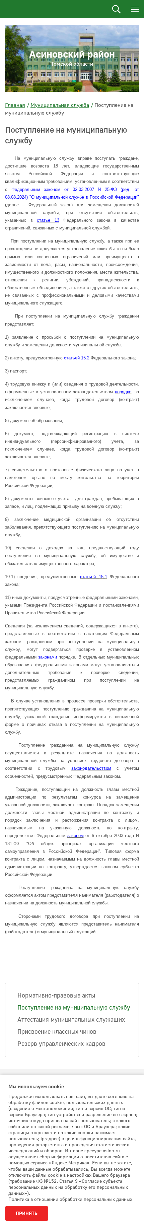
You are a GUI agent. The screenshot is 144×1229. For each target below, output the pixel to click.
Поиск (116, 9)
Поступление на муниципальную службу (73, 1008)
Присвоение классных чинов (56, 1032)
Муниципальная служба (59, 105)
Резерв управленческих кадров (61, 1044)
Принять (27, 1214)
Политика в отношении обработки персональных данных (70, 1200)
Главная (15, 105)
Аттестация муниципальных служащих (71, 1020)
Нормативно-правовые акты (56, 996)
